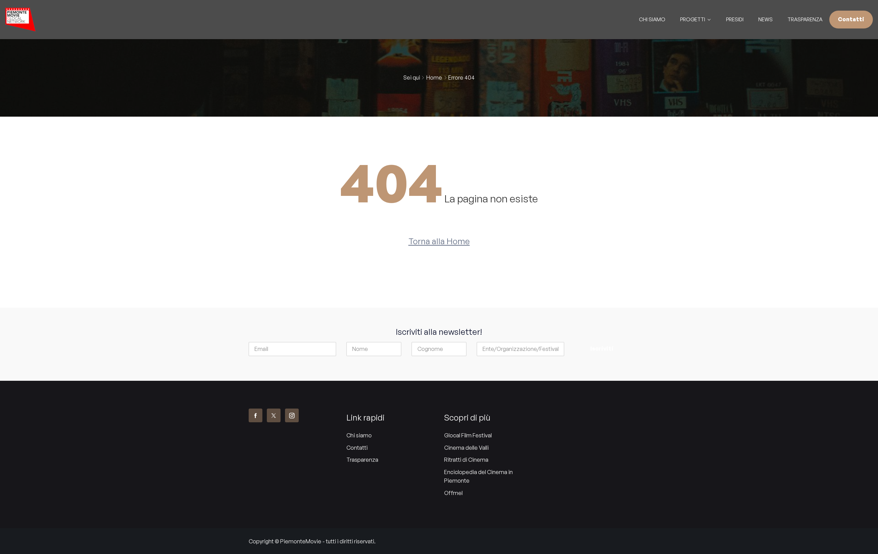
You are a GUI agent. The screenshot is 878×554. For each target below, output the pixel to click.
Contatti (851, 19)
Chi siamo (359, 435)
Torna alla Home (439, 241)
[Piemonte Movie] (109, 20)
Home (434, 77)
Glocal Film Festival (468, 435)
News (765, 19)
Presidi (735, 19)
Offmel (453, 493)
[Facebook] (255, 415)
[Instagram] (292, 415)
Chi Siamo (652, 19)
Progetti (692, 19)
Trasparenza (804, 19)
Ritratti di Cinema (466, 459)
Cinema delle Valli (466, 447)
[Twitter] (274, 415)
